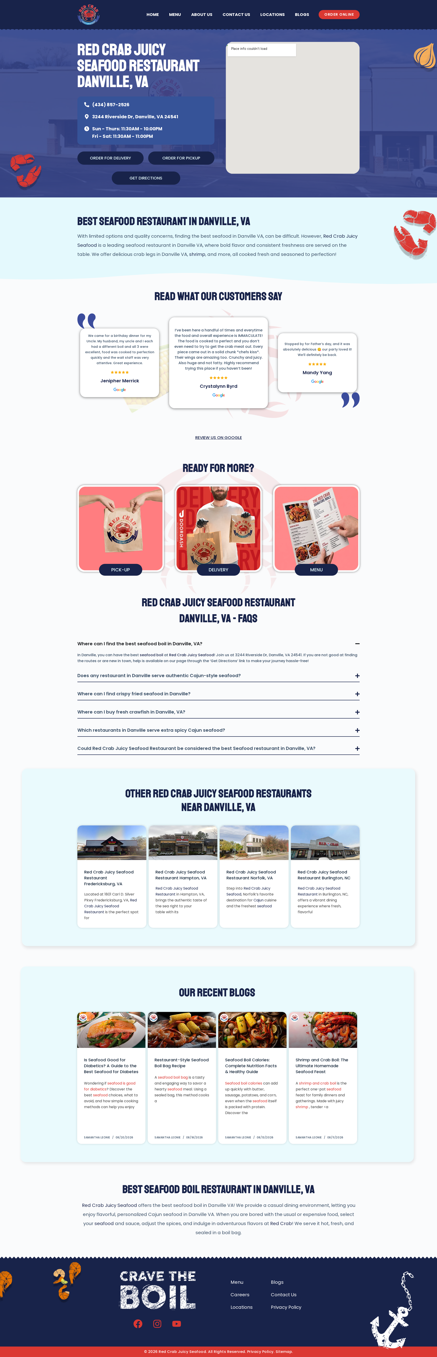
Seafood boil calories (243, 1083)
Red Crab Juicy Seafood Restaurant (110, 906)
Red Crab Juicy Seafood (191, 655)
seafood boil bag (173, 1077)
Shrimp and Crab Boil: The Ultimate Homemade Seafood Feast (322, 1066)
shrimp (197, 254)
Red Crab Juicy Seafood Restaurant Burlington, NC (324, 875)
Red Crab (281, 1223)
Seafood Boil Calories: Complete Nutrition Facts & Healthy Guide (251, 1066)
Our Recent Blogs (217, 992)
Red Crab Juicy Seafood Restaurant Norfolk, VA (251, 875)
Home (153, 14)
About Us (201, 14)
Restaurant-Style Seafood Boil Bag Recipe (182, 1063)
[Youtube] (177, 1324)
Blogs (302, 14)
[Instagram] (157, 1324)
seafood (264, 906)
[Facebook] (138, 1324)
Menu (175, 14)
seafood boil (151, 655)
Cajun (259, 900)
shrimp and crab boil (317, 1083)
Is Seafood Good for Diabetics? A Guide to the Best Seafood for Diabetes (111, 1066)
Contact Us (236, 14)
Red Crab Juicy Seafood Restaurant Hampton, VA (181, 875)
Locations (272, 14)
